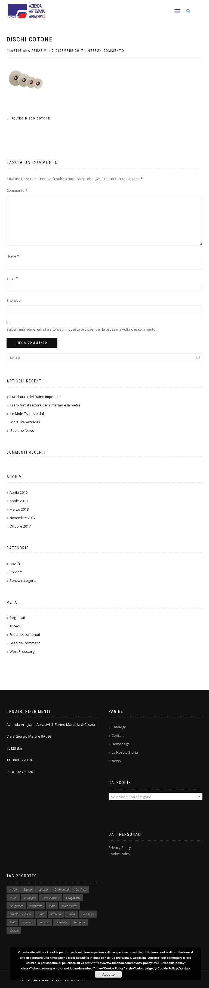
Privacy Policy (120, 847)
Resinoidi (88, 914)
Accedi (15, 626)
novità (15, 563)
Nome (13, 256)
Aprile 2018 (18, 500)
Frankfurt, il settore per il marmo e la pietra (45, 405)
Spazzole (61, 922)
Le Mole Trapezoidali (27, 413)
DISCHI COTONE (30, 39)
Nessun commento (106, 51)
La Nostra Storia (125, 752)
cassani (43, 889)
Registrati (17, 617)
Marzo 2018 (19, 509)
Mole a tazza (70, 906)
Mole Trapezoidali (25, 422)
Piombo (56, 914)
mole (52, 906)
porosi (72, 914)
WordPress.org (22, 651)
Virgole (14, 930)
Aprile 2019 (18, 492)
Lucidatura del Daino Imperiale (35, 396)
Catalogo (119, 726)
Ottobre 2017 (20, 526)
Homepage (121, 743)
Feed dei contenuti (25, 634)
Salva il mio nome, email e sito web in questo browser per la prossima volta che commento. (81, 329)
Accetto (108, 974)
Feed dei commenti (25, 642)
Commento (17, 190)
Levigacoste (73, 898)
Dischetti (81, 889)
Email (12, 278)
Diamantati (62, 889)
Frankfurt (30, 898)
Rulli (13, 922)
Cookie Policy (119, 853)
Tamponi (79, 922)
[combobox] (155, 796)
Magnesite (36, 906)
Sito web (14, 300)
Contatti (118, 735)
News (116, 760)
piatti (41, 914)
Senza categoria (23, 580)
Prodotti (16, 572)
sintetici (45, 922)
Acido (13, 889)
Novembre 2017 (22, 517)
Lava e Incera (50, 898)
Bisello (28, 889)
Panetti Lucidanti (20, 914)
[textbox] (155, 797)
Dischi (13, 898)
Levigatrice (16, 906)
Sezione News (22, 430)
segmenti (27, 922)
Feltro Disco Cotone (28, 118)
